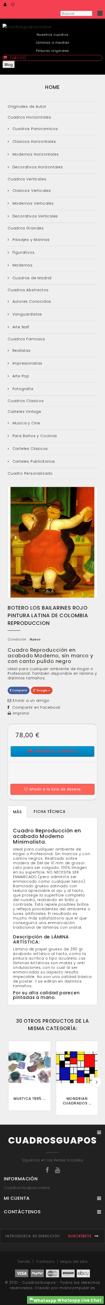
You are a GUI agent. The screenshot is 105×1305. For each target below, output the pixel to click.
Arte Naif (20, 327)
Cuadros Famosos (26, 339)
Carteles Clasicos (29, 448)
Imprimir (21, 713)
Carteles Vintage (24, 411)
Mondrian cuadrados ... (77, 1101)
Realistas (21, 350)
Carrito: (81, 5)
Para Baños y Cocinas (34, 435)
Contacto (46, 1261)
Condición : (18, 639)
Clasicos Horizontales (33, 141)
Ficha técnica (49, 811)
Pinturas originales (52, 50)
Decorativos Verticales (34, 216)
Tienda (24, 1261)
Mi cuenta (17, 1198)
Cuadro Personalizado (30, 473)
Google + (43, 690)
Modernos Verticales (32, 203)
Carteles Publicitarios (33, 461)
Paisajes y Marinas (30, 239)
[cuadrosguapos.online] (52, 26)
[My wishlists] (13, 4)
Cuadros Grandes (26, 228)
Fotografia (22, 388)
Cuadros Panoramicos (34, 128)
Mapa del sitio (74, 1261)
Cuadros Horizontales (29, 117)
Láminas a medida (52, 42)
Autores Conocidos (31, 301)
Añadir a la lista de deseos (54, 789)
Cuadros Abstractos (28, 290)
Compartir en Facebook (36, 707)
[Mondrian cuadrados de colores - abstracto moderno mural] (77, 1067)
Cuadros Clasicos (26, 400)
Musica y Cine (25, 423)
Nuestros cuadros (53, 34)
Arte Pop (20, 376)
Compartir (19, 690)
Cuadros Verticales (27, 179)
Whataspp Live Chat (79, 1300)
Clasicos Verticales (31, 190)
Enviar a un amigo (31, 700)
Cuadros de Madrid (31, 278)
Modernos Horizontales (35, 154)
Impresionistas (26, 363)
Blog (9, 64)
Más (17, 811)
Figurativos (23, 252)
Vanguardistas (26, 314)
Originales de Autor (27, 106)
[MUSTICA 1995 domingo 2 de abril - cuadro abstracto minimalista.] (29, 1067)
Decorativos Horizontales (37, 167)
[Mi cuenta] (5, 4)
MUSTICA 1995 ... (30, 1098)
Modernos (22, 265)
